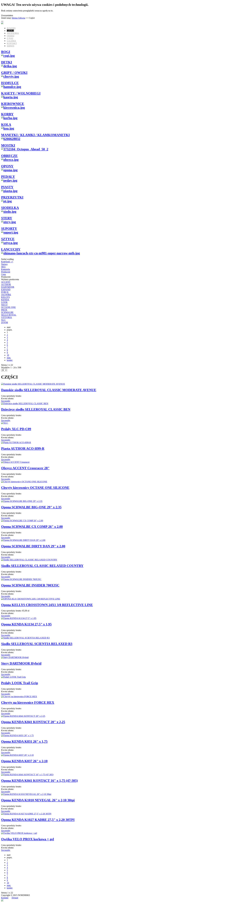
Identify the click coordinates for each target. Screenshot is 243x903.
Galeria (11, 41)
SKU (3, 267)
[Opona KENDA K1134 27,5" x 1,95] (18, 618)
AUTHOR (6, 284)
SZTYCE (7, 239)
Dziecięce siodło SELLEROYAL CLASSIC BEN (35, 409)
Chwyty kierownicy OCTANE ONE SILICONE (35, 487)
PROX (4, 310)
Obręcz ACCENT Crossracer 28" (25, 468)
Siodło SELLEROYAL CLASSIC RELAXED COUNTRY (42, 566)
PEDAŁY (8, 176)
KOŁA (6, 124)
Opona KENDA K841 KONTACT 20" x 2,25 (33, 722)
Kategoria (5, 269)
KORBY (7, 114)
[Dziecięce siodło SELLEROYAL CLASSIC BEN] (24, 403)
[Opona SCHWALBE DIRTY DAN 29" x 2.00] (23, 540)
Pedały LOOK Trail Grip (19, 683)
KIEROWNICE (12, 104)
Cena (3, 274)
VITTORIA (6, 317)
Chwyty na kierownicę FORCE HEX (27, 702)
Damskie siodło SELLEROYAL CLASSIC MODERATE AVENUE (48, 390)
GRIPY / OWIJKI (14, 72)
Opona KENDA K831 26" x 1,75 (24, 741)
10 (8, 355)
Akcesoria (13, 33)
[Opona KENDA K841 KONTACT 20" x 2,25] (23, 716)
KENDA (5, 299)
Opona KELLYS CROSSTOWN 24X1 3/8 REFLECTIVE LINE (47, 605)
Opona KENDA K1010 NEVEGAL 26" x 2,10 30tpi (38, 800)
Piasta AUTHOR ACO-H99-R (22, 448)
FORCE (5, 292)
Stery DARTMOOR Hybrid (21, 663)
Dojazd (15, 898)
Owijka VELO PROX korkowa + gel (27, 839)
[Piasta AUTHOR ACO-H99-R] (16, 442)
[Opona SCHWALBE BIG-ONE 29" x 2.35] (21, 501)
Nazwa (4, 264)
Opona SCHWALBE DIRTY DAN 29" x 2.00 (33, 546)
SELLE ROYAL (8, 315)
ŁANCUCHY (10, 249)
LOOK (4, 302)
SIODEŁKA (10, 208)
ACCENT (5, 282)
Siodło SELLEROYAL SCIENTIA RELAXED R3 (36, 644)
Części (10, 31)
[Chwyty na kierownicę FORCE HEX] (19, 696)
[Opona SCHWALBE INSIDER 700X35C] (21, 579)
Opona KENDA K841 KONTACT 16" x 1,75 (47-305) (39, 780)
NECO (4, 305)
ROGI (5, 52)
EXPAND (5, 289)
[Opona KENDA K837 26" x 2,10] (17, 755)
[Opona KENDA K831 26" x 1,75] (17, 735)
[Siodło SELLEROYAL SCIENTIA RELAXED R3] (25, 638)
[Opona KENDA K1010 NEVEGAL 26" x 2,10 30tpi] (26, 794)
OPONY (7, 166)
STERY (6, 218)
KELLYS (5, 297)
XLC (3, 320)
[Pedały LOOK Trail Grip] (13, 677)
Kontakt (12, 43)
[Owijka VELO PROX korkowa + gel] (19, 833)
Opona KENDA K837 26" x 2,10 (24, 761)
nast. (9, 357)
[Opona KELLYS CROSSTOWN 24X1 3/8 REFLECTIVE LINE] (30, 599)
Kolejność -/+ (7, 261)
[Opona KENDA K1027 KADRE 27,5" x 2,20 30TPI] (26, 814)
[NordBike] (2, 23)
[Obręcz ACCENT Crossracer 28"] (15, 462)
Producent (5, 272)
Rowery (11, 28)
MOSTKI (8, 145)
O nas (10, 38)
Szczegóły (5, 401)
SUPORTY (9, 228)
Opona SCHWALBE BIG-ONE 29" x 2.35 (31, 507)
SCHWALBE (7, 312)
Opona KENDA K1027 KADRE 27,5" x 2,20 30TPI (38, 820)
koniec (10, 360)
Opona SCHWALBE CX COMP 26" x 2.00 (32, 526)
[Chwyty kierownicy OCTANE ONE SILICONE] (24, 481)
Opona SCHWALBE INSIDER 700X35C (30, 585)
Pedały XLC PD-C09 (16, 429)
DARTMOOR (7, 287)
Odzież (10, 36)
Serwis (10, 46)
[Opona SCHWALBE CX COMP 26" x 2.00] (22, 520)
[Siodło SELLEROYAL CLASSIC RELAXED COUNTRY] (29, 560)
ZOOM (4, 322)
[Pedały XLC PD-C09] (4, 423)
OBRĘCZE (9, 156)
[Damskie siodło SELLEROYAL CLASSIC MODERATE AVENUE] (33, 384)
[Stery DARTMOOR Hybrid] (15, 657)
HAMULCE (10, 83)
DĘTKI (6, 62)
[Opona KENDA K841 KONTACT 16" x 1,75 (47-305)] (27, 774)
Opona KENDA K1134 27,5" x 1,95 (26, 624)
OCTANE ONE (8, 307)
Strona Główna (18, 18)
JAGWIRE (6, 294)
